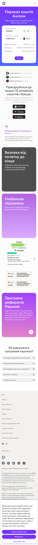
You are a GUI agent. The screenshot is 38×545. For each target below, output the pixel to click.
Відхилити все (19, 536)
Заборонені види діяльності (10, 438)
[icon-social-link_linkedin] (18, 463)
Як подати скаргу (7, 433)
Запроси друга (6, 409)
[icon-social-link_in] (8, 463)
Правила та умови (7, 428)
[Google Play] (19, 112)
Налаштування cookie (19, 541)
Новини (4, 399)
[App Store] (19, 106)
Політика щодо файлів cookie (11, 423)
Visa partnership (7, 419)
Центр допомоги (7, 404)
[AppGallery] (19, 117)
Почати (19, 58)
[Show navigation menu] (35, 3)
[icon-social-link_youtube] (13, 463)
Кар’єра (4, 414)
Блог (3, 395)
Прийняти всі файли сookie (19, 532)
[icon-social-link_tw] (24, 463)
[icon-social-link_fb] (3, 463)
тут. (24, 475)
